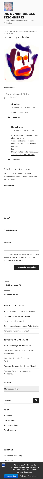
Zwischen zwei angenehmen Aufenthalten (21, 326)
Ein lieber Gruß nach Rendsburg (17, 316)
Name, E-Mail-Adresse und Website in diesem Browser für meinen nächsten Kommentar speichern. (21, 258)
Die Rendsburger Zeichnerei (20, 15)
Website (7, 242)
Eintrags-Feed (10, 420)
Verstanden (11, 476)
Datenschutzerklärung (13, 456)
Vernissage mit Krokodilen (15, 321)
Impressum (8, 460)
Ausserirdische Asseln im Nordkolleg (19, 312)
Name (7, 218)
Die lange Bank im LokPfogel (24, 366)
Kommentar (9, 185)
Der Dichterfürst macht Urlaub (16, 331)
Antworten (15, 117)
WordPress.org (10, 430)
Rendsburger (17, 127)
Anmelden (8, 416)
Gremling (15, 104)
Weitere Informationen (29, 476)
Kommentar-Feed (11, 425)
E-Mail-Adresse (11, 230)
